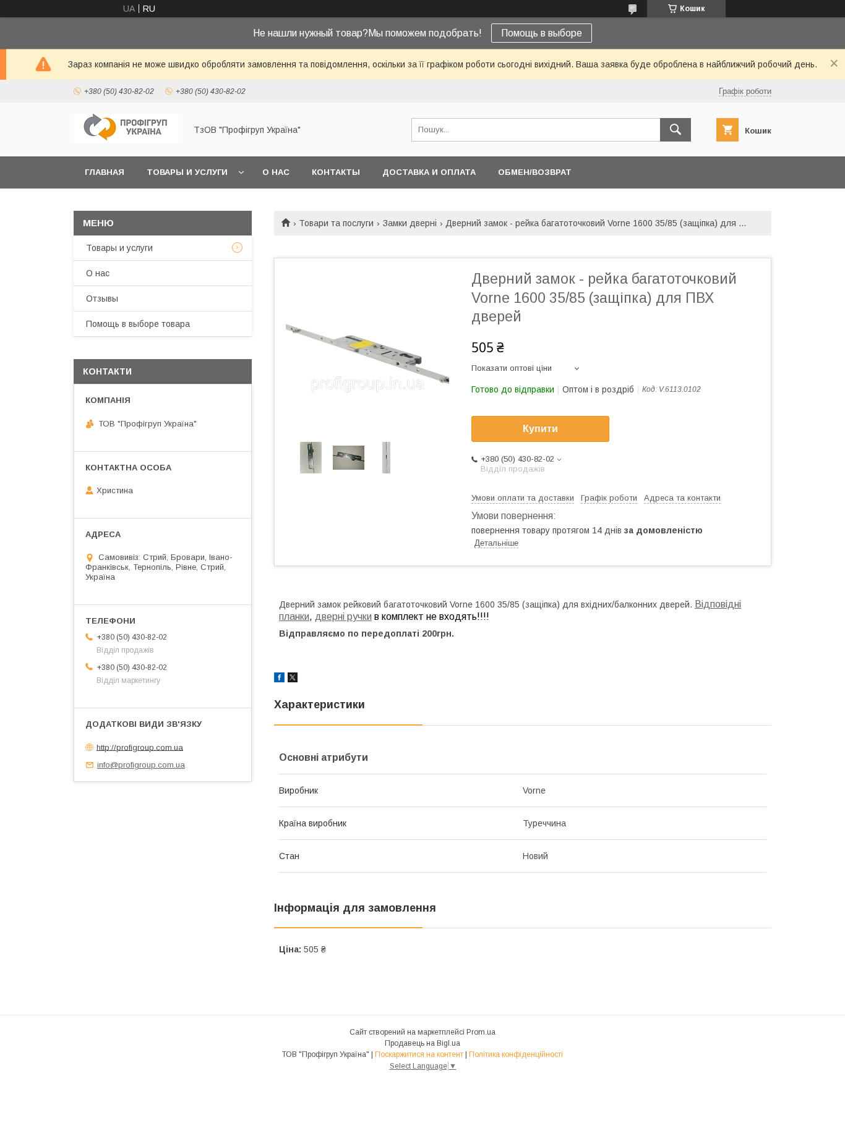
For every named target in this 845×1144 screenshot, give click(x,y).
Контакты (336, 172)
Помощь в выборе (541, 33)
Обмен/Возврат (535, 172)
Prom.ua (480, 1032)
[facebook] (279, 679)
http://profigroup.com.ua (140, 747)
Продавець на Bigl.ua (422, 1043)
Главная (104, 172)
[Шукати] (675, 130)
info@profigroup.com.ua (141, 764)
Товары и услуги (187, 172)
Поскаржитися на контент (419, 1054)
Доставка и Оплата (429, 172)
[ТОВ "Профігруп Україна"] (126, 140)
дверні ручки (343, 616)
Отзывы (102, 298)
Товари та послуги (336, 223)
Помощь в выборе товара (138, 324)
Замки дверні (410, 223)
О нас (276, 172)
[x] (293, 679)
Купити (540, 428)
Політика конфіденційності (516, 1054)
